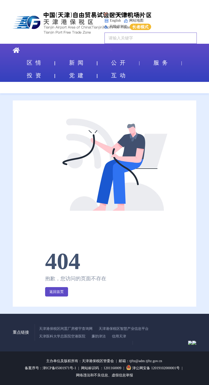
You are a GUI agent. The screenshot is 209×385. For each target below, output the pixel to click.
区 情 (34, 63)
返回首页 (56, 292)
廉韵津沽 (99, 336)
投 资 (34, 75)
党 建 (76, 75)
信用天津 (119, 336)
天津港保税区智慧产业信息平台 (124, 329)
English (115, 20)
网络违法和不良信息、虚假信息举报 (104, 375)
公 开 (118, 63)
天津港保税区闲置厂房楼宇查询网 (66, 329)
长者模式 (140, 27)
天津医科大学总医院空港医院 (62, 336)
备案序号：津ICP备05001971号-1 (50, 368)
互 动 (118, 75)
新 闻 (76, 63)
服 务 (160, 63)
